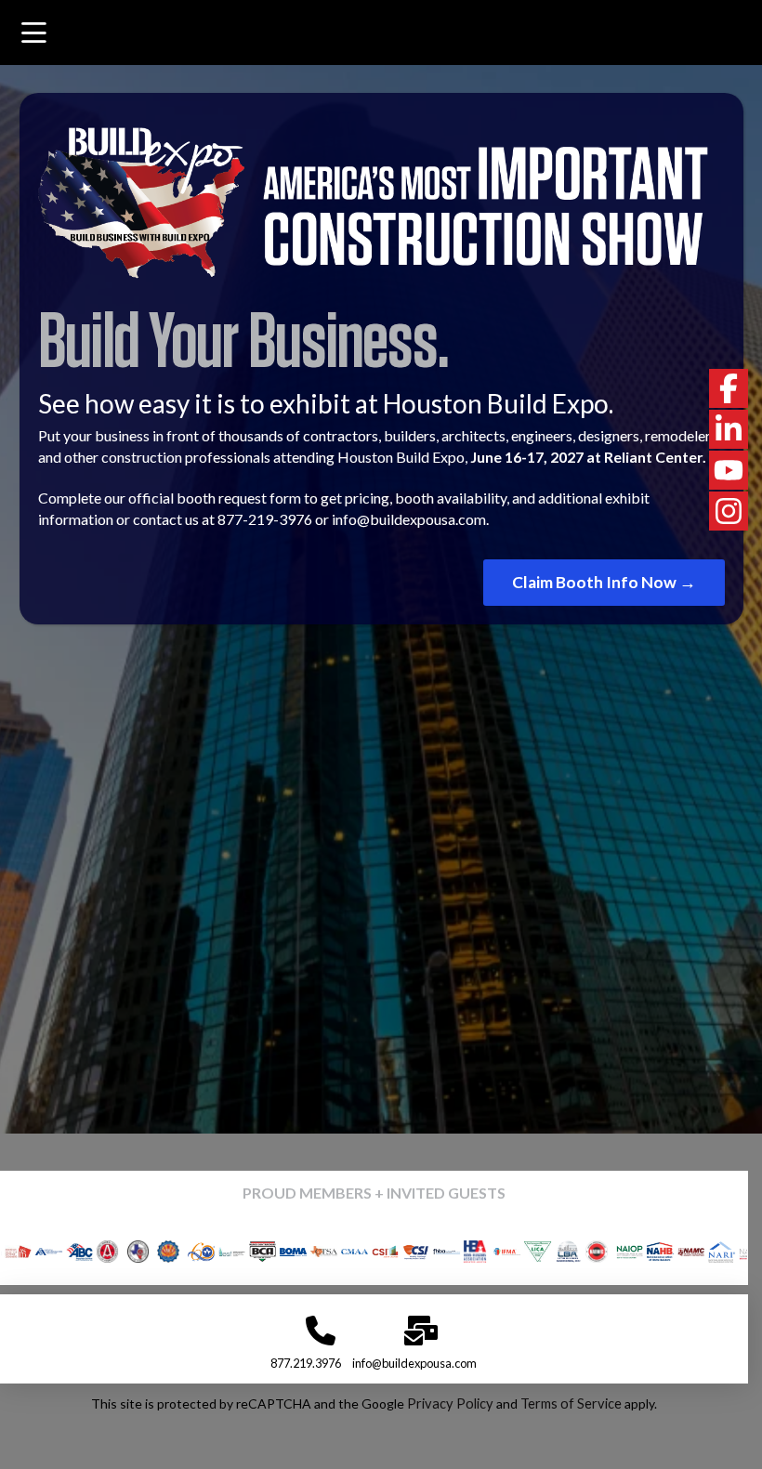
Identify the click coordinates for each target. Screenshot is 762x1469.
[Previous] (40, 1251)
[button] (34, 34)
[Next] (708, 1251)
